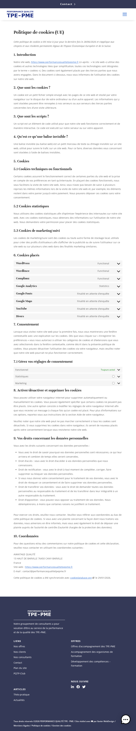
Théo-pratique (22, 694)
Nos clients (20, 651)
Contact (66, 4)
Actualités (19, 700)
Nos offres (19, 646)
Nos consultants (23, 657)
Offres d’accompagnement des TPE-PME (93, 646)
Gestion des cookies (61, 725)
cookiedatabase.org (81, 577)
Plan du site (20, 668)
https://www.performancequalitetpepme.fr (55, 62)
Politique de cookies (41, 725)
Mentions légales (22, 725)
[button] (125, 720)
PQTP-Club (19, 673)
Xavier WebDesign (105, 721)
